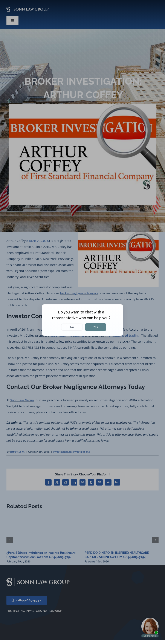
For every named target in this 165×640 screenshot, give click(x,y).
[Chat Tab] (82, 320)
